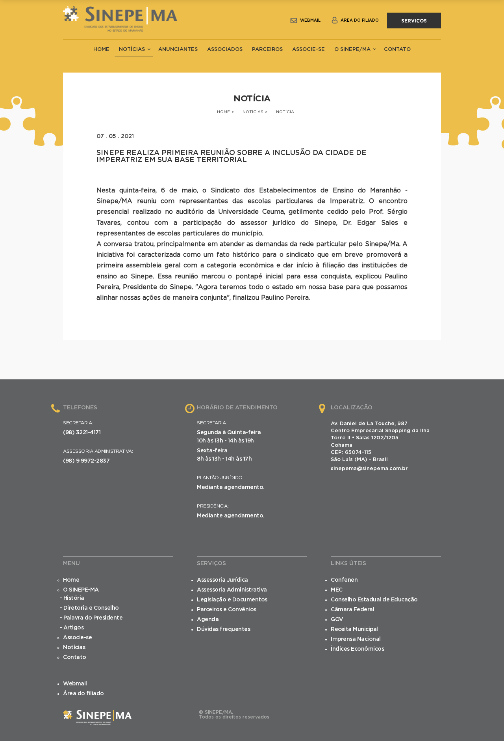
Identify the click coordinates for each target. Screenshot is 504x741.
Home (101, 49)
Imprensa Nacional (356, 639)
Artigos (73, 628)
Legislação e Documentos (232, 600)
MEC (337, 590)
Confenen (344, 580)
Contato (397, 49)
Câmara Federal (352, 609)
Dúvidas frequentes (223, 629)
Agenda (208, 619)
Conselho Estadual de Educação (374, 600)
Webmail (310, 20)
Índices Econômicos (357, 649)
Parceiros (267, 49)
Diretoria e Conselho (91, 608)
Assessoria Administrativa (232, 590)
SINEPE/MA (120, 20)
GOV (337, 619)
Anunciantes (178, 49)
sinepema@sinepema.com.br (369, 468)
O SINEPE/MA (352, 49)
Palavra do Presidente (93, 618)
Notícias (132, 49)
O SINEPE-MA (81, 590)
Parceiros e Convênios (226, 609)
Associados (225, 49)
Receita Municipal (354, 629)
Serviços (414, 21)
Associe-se (308, 49)
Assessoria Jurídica (222, 580)
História (73, 598)
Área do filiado (360, 20)
